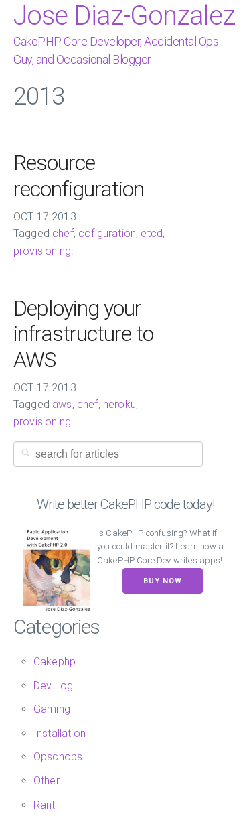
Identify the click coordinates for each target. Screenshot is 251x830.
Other (46, 780)
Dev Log (53, 685)
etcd (152, 233)
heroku (119, 404)
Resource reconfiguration (78, 175)
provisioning (42, 251)
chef (63, 233)
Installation (59, 733)
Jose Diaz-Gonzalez (124, 15)
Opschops (57, 756)
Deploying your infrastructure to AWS (83, 333)
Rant (44, 805)
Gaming (51, 709)
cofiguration (107, 233)
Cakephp (54, 661)
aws (62, 404)
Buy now (162, 581)
